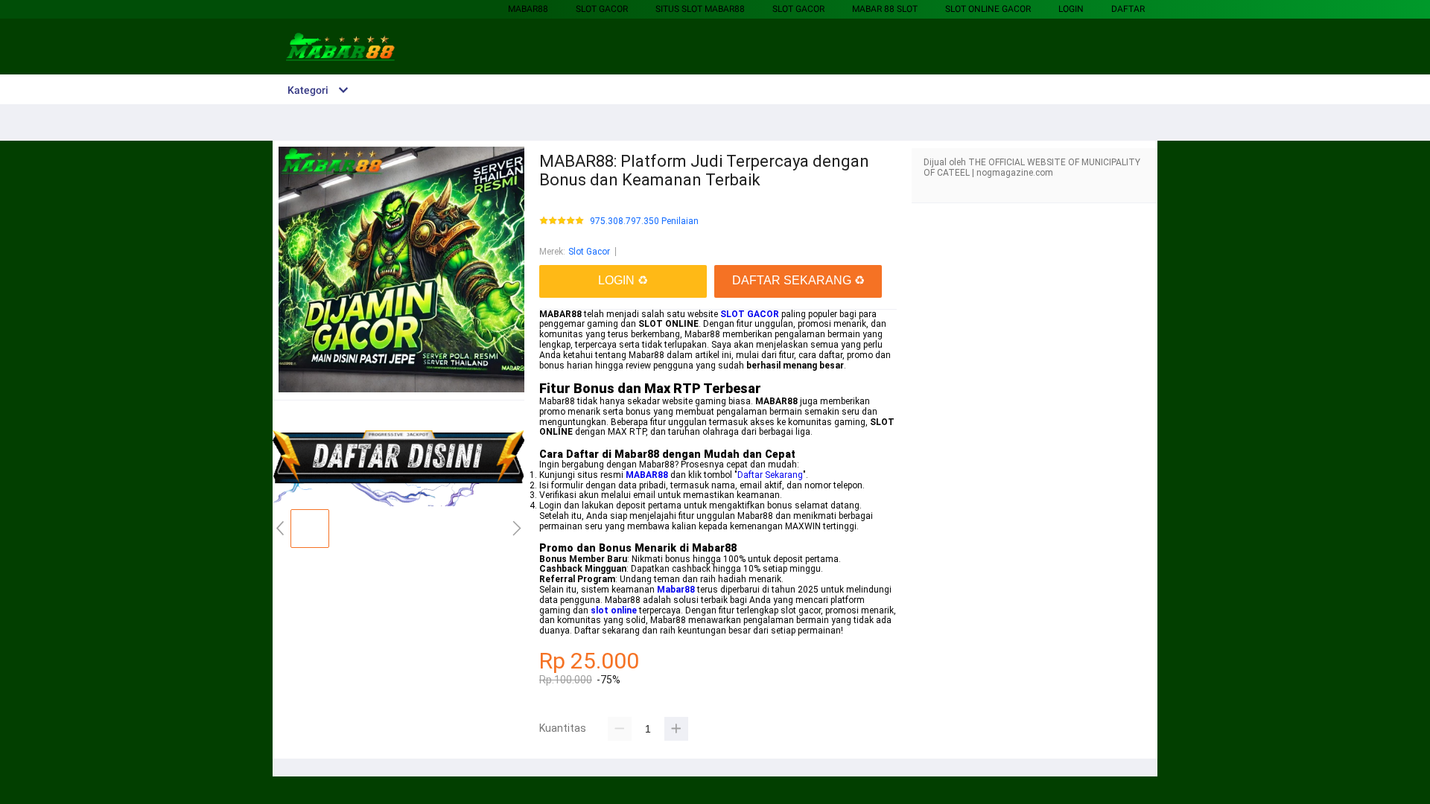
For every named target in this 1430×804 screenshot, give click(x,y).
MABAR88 (528, 9)
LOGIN (1071, 9)
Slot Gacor (602, 9)
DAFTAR (1128, 9)
